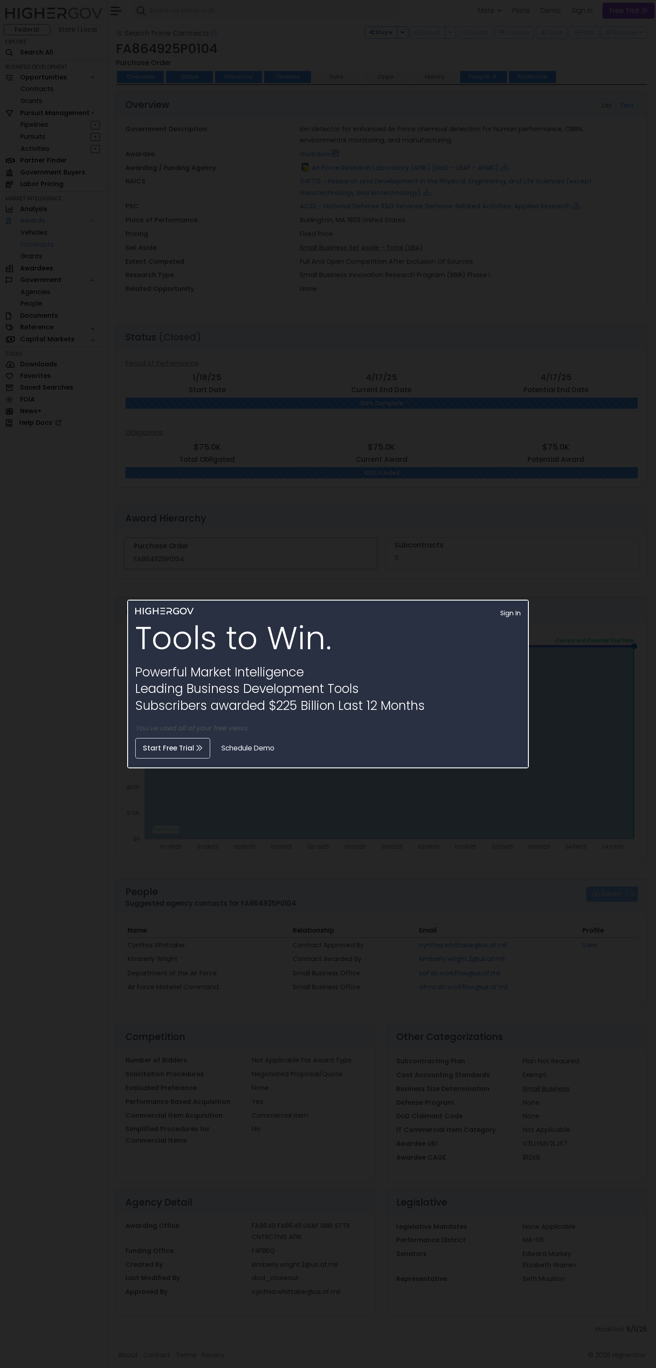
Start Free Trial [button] (169, 748)
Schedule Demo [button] (247, 748)
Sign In (510, 613)
